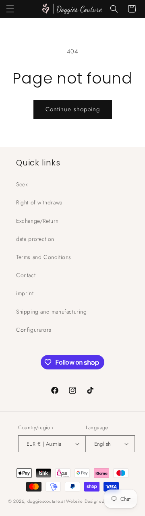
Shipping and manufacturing (51, 312)
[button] (10, 9)
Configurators (34, 330)
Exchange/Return (37, 221)
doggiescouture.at (46, 501)
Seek (22, 184)
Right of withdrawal (40, 202)
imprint (24, 293)
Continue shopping (73, 109)
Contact (25, 275)
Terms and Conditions (43, 257)
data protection (35, 239)
